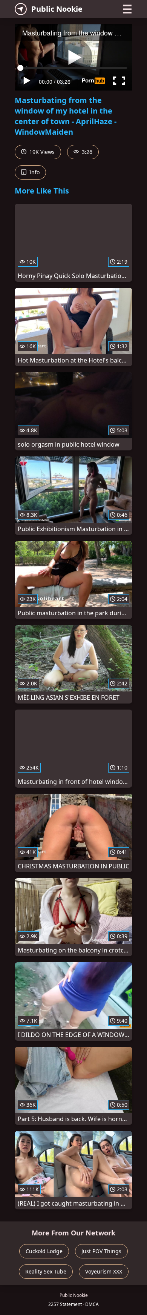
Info (34, 172)
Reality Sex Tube (45, 1271)
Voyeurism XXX (103, 1271)
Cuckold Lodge (44, 1251)
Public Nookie (57, 9)
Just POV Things (101, 1251)
